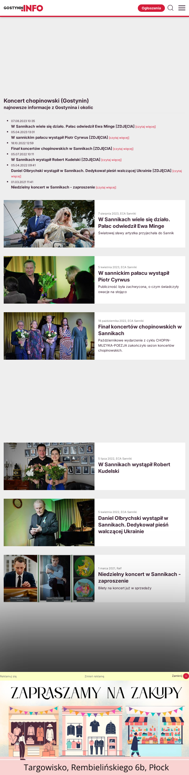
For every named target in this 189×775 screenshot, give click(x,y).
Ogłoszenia (151, 8)
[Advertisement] (94, 56)
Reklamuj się (8, 676)
